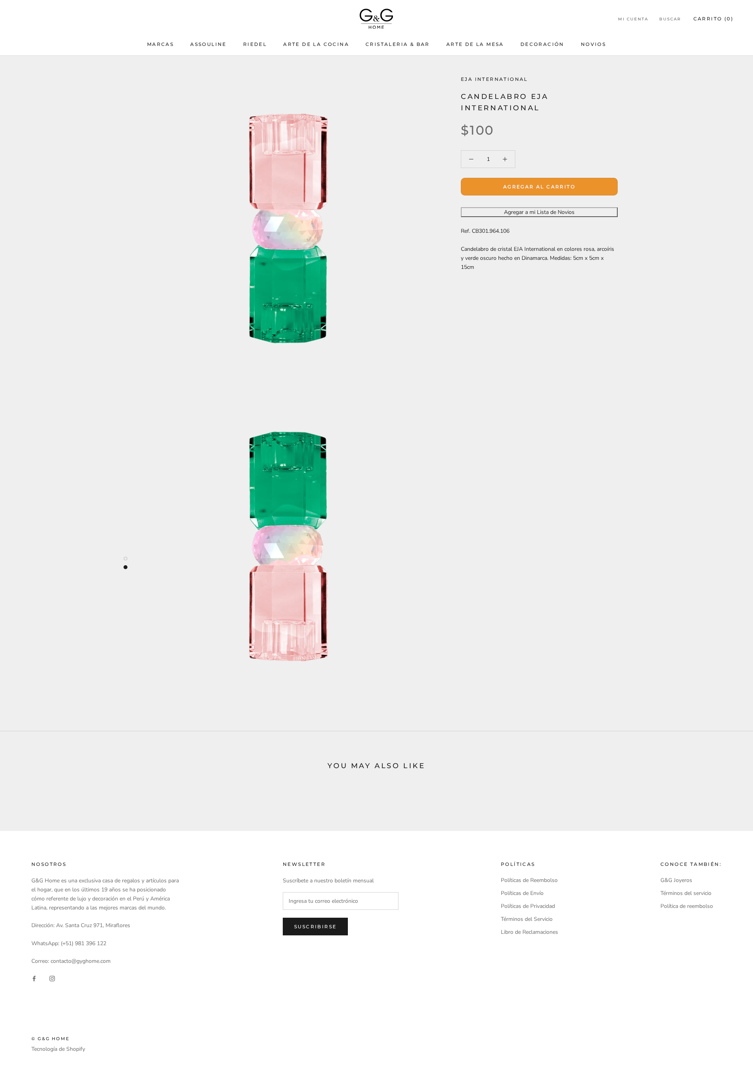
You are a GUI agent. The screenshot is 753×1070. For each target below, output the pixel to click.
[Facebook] (34, 977)
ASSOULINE (208, 44)
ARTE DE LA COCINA (316, 44)
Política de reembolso (686, 906)
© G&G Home (50, 1038)
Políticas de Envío (522, 893)
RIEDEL (255, 44)
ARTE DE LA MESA (475, 44)
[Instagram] (52, 977)
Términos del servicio (685, 893)
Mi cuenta (633, 19)
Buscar (670, 19)
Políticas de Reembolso (529, 880)
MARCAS (160, 44)
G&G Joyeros (676, 880)
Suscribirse (315, 926)
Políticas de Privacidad (528, 906)
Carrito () (713, 19)
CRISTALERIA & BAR (398, 44)
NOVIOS (593, 44)
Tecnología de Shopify (58, 1049)
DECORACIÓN (542, 44)
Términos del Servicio (527, 919)
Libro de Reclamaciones (529, 932)
